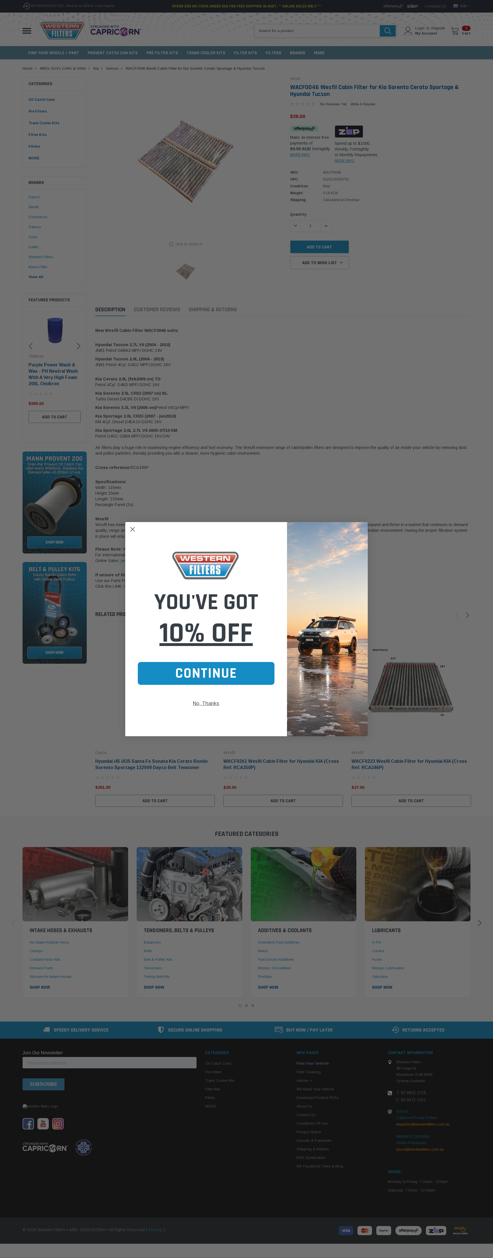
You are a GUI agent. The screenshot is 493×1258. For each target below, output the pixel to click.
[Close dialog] (133, 529)
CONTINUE (206, 673)
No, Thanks (206, 703)
